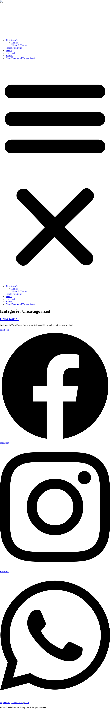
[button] (55, 172)
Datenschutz (17, 702)
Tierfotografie (12, 40)
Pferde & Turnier (19, 45)
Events (9, 50)
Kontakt (9, 55)
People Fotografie (14, 48)
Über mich (10, 53)
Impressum (5, 702)
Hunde (14, 42)
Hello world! (9, 319)
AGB (26, 702)
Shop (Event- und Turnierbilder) (20, 58)
